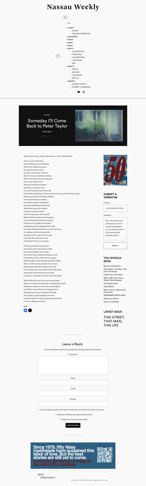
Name (73, 378)
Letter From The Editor (113, 275)
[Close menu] (65, 17)
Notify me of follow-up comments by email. (74, 415)
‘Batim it (115, 246)
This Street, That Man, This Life (114, 321)
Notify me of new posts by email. (74, 420)
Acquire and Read (111, 302)
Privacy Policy (47, 477)
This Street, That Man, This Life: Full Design (115, 270)
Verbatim (107, 215)
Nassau (59, 7)
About (41, 475)
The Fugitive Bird (111, 283)
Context (107, 203)
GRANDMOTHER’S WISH (115, 295)
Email (73, 389)
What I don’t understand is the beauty (115, 291)
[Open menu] (58, 56)
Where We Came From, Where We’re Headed (114, 279)
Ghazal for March (111, 299)
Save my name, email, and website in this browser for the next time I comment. (72, 410)
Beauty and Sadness (112, 266)
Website (73, 399)
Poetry (47, 115)
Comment (73, 354)
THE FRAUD (109, 287)
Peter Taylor (47, 132)
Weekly (86, 7)
